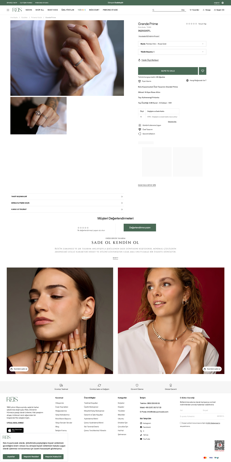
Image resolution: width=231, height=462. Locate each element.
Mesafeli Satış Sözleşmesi (94, 411)
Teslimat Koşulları (91, 403)
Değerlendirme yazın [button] (139, 227)
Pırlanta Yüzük (36, 17)
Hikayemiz (59, 403)
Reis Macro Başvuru (63, 419)
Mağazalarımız (61, 411)
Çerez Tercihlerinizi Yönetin (95, 430)
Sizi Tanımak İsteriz (91, 426)
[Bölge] (222, 3)
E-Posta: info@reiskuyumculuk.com (154, 412)
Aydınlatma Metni (91, 419)
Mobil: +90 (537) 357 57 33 (150, 407)
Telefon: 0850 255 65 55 (150, 403)
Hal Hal (120, 430)
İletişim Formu (61, 430)
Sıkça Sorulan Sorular (63, 423)
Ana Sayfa (14, 17)
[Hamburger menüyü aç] (8, 10)
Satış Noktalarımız (62, 415)
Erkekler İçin (123, 423)
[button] (169, 9)
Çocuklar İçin (123, 426)
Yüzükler (24, 17)
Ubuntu (121, 419)
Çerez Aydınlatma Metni (93, 423)
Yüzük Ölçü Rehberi (150, 60)
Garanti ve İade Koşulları (93, 415)
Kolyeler (121, 403)
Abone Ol (220, 416)
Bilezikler (121, 415)
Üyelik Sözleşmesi (91, 407)
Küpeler (121, 407)
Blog (57, 426)
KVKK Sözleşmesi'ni (213, 423)
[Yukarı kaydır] (226, 456)
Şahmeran (122, 434)
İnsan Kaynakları (61, 407)
